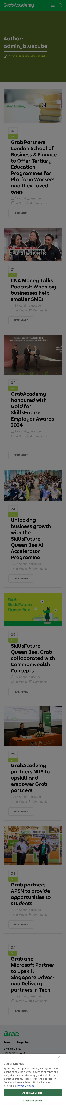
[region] (33, 1079)
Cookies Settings (32, 1100)
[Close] (59, 1057)
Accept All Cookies (32, 1092)
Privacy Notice (25, 1085)
